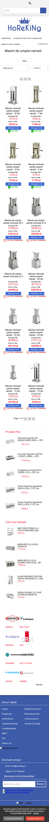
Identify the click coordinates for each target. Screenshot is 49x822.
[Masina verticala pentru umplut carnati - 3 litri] (36, 150)
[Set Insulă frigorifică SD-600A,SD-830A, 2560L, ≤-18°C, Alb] (10, 441)
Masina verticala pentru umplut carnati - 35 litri (13, 332)
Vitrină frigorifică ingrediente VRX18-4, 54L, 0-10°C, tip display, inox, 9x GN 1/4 (30, 487)
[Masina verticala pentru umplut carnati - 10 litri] (12, 94)
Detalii (36, 813)
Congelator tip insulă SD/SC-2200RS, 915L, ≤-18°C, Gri (30, 471)
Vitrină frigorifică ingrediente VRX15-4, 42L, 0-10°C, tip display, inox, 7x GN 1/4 (30, 503)
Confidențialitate (9, 728)
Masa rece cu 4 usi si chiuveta (28, 545)
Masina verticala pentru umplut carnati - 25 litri (36, 332)
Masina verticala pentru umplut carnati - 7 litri (36, 111)
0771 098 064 (18, 771)
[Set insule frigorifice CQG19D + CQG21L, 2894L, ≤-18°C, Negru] (10, 458)
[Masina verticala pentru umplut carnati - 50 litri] (36, 260)
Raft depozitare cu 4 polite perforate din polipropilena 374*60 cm (30, 529)
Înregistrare (7, 714)
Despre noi (6, 743)
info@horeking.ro (18, 766)
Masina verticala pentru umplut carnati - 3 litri (36, 167)
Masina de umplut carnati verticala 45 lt (13, 221)
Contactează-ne (31, 719)
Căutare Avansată (10, 724)
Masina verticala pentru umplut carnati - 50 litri (36, 276)
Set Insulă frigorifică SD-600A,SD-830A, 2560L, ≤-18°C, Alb (31, 439)
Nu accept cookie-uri (13, 819)
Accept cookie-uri (35, 819)
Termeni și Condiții (32, 724)
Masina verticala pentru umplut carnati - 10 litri (13, 111)
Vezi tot (39, 685)
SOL (4, 738)
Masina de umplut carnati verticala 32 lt (36, 221)
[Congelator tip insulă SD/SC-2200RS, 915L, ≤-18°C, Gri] (10, 474)
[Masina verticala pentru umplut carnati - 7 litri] (36, 94)
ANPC (4, 733)
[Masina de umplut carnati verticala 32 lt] (36, 206)
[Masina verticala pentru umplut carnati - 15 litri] (12, 372)
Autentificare (7, 719)
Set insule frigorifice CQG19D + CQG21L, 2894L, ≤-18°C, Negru (30, 455)
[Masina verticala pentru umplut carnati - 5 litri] (12, 150)
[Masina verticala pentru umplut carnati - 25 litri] (36, 316)
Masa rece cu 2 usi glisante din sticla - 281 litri (29, 561)
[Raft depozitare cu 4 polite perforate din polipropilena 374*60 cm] (10, 532)
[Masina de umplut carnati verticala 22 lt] (12, 260)
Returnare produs (32, 714)
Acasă (4, 709)
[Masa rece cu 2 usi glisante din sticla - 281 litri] (10, 564)
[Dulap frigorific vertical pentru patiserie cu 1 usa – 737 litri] (10, 580)
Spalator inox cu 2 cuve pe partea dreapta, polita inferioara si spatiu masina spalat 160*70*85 (30, 593)
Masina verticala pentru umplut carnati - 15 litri (13, 388)
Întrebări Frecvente (32, 709)
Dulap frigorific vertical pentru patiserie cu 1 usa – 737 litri (30, 577)
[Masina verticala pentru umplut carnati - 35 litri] (12, 316)
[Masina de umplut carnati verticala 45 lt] (12, 206)
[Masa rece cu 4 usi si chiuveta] (10, 548)
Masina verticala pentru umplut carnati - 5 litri (13, 167)
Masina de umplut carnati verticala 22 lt (13, 275)
